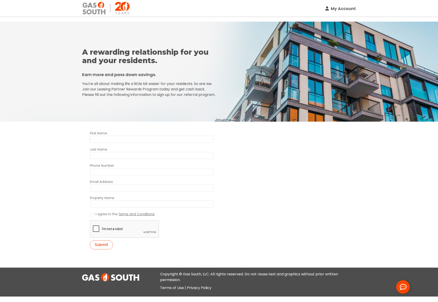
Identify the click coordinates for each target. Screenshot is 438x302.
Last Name (98, 149)
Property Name (102, 198)
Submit (101, 245)
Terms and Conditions (136, 214)
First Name (98, 133)
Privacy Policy (199, 287)
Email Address (101, 181)
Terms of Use (172, 287)
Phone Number (102, 165)
